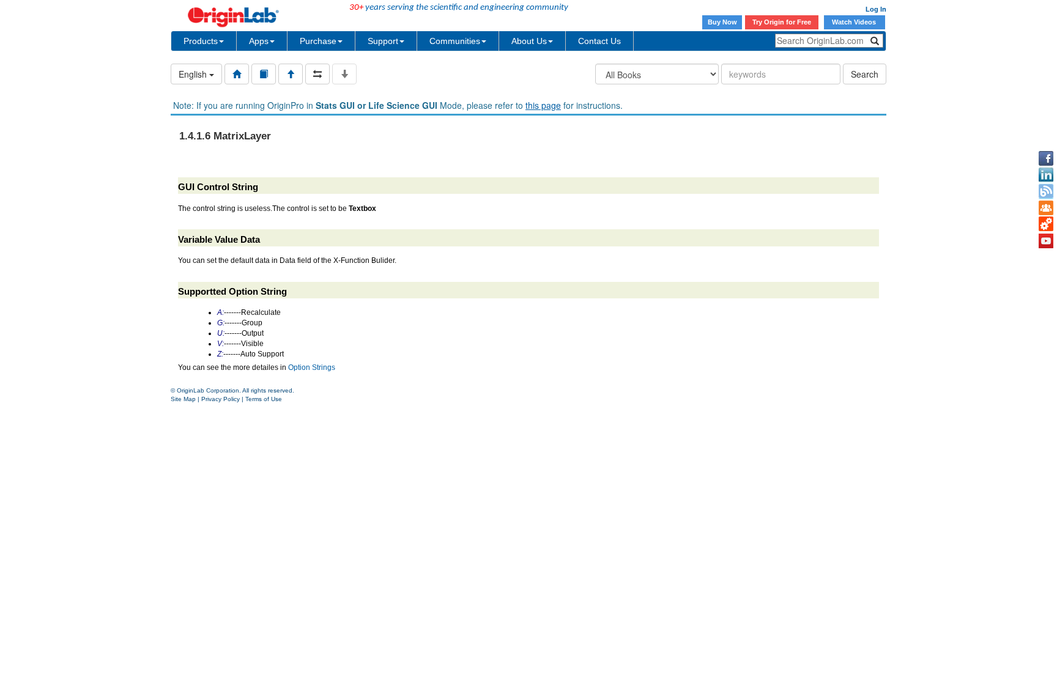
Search (864, 74)
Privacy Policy (220, 399)
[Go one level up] (290, 74)
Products (201, 41)
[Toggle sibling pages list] (317, 74)
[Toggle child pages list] (344, 74)
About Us (529, 41)
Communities (454, 41)
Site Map (183, 399)
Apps (259, 41)
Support (383, 41)
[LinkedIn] (1046, 175)
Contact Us (599, 41)
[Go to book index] (263, 74)
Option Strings (311, 367)
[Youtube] (1046, 241)
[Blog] (1046, 191)
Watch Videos (855, 22)
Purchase (318, 41)
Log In (876, 9)
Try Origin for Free (781, 22)
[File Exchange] (1046, 224)
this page (543, 105)
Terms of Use (263, 399)
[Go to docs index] (236, 74)
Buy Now (722, 22)
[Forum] (1046, 208)
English (194, 74)
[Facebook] (1046, 158)
